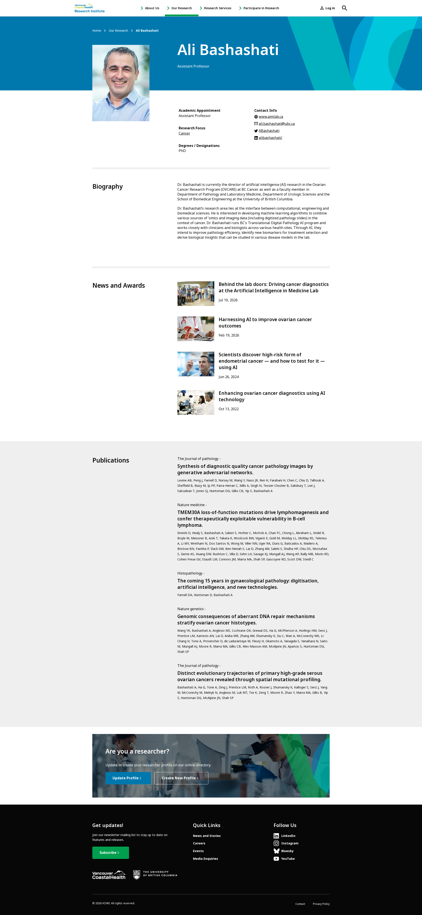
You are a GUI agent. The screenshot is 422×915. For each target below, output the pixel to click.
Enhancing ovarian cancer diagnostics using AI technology (272, 396)
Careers (199, 843)
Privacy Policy (321, 904)
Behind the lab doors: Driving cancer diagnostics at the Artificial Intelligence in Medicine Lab (274, 287)
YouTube (288, 858)
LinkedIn (288, 836)
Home (96, 31)
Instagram (289, 843)
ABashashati (269, 130)
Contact (300, 904)
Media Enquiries (205, 858)
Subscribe (108, 852)
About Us (152, 8)
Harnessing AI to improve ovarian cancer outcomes (265, 322)
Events (198, 851)
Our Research (181, 8)
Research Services (217, 8)
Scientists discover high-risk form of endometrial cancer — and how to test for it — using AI (272, 361)
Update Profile (126, 778)
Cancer (184, 133)
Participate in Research (261, 8)
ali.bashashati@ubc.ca (277, 123)
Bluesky (287, 851)
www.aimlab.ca (271, 116)
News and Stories (207, 836)
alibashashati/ (270, 137)
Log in (330, 8)
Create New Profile (179, 778)
